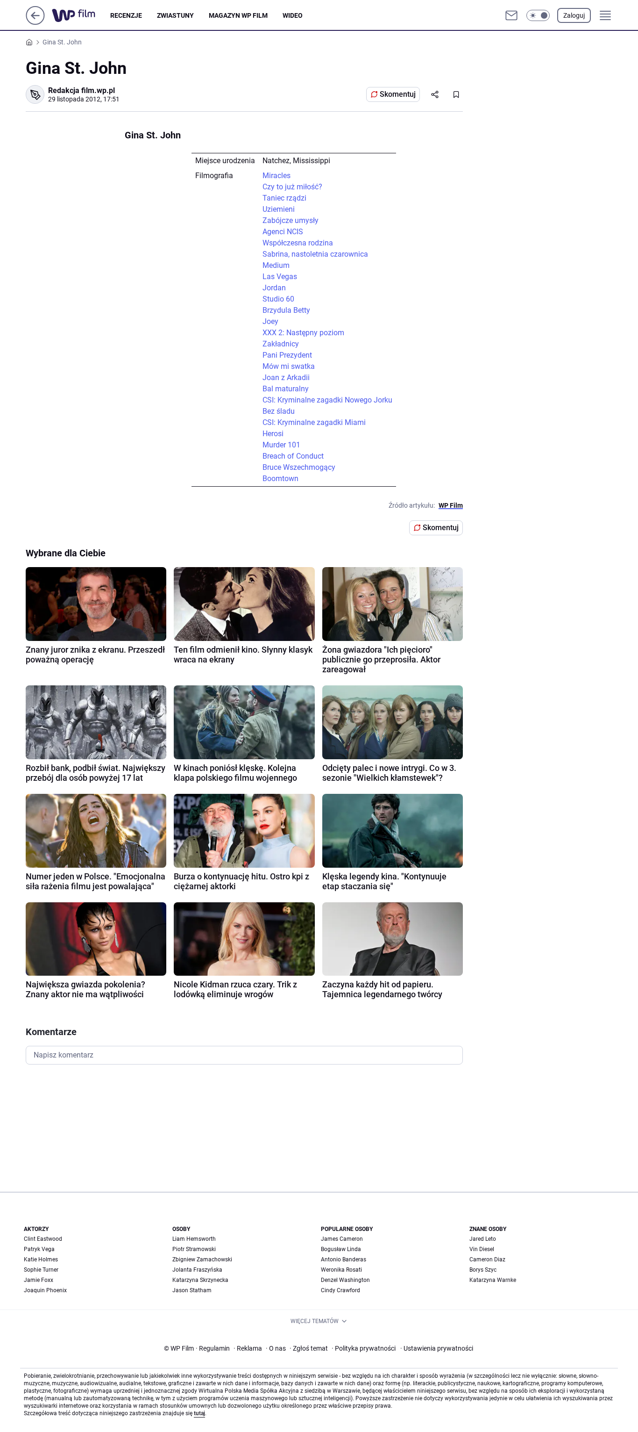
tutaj (199, 1413)
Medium (276, 265)
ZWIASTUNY (175, 15)
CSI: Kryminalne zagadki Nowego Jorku (327, 400)
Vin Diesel (481, 1249)
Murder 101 (281, 444)
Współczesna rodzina (297, 242)
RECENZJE (126, 15)
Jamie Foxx (38, 1280)
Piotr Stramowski (194, 1249)
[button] (538, 15)
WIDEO (293, 15)
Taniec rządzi (284, 198)
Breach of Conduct (293, 456)
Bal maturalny (285, 388)
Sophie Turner (41, 1269)
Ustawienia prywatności (436, 1348)
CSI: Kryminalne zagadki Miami (314, 422)
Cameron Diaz (487, 1259)
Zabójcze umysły (290, 220)
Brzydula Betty (286, 310)
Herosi (273, 433)
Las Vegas (279, 276)
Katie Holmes (41, 1259)
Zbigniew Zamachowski (202, 1259)
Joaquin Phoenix (45, 1290)
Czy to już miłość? (292, 186)
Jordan (274, 287)
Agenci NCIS (282, 231)
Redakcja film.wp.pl (81, 90)
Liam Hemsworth (194, 1239)
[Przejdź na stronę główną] (35, 22)
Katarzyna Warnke (492, 1280)
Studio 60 (278, 299)
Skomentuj (398, 94)
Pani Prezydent (287, 355)
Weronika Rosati (341, 1269)
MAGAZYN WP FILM (238, 15)
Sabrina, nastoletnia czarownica (315, 254)
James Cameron (342, 1239)
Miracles (276, 175)
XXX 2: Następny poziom (303, 332)
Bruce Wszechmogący (298, 467)
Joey (270, 321)
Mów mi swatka (288, 366)
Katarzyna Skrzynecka (200, 1280)
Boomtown (280, 478)
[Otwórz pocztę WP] (511, 15)
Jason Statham (192, 1290)
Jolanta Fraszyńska (197, 1269)
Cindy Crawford (340, 1290)
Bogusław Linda (341, 1249)
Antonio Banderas (343, 1259)
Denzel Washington (345, 1280)
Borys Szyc (482, 1269)
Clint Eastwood (43, 1239)
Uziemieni (278, 209)
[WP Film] (81, 15)
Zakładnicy (280, 343)
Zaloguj (574, 15)
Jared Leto (482, 1239)
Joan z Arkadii (286, 377)
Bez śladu (278, 411)
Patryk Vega (39, 1249)
